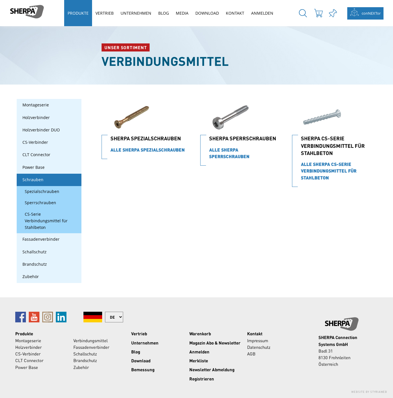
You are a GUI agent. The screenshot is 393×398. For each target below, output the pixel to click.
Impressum (257, 340)
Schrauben (32, 179)
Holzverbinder (36, 117)
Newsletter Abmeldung (211, 369)
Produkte (78, 13)
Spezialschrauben (42, 191)
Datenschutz (258, 347)
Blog (163, 13)
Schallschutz (34, 252)
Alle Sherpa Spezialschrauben (147, 150)
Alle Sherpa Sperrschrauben (229, 153)
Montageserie (35, 105)
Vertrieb (105, 13)
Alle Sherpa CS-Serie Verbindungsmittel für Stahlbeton (328, 171)
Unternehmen (136, 13)
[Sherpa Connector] (26, 11)
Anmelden (262, 13)
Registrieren (201, 379)
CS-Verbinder (35, 142)
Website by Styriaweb (369, 391)
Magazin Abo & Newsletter (215, 343)
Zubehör (30, 276)
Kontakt (235, 13)
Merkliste (198, 360)
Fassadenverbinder (41, 239)
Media (182, 13)
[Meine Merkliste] (333, 13)
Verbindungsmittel (90, 340)
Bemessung (142, 369)
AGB (251, 354)
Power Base (33, 167)
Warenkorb (200, 333)
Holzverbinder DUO (41, 130)
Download (207, 13)
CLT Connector (36, 154)
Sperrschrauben (40, 202)
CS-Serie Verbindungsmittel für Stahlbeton (46, 221)
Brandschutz (34, 264)
